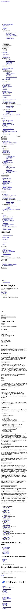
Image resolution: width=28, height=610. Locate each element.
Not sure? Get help (10, 38)
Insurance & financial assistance (10, 142)
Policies (5, 89)
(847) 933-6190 (6, 515)
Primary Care (6, 552)
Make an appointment (8, 24)
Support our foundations (11, 111)
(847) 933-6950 (6, 520)
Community (6, 47)
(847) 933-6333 (6, 522)
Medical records (6, 93)
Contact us (5, 126)
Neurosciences (9, 62)
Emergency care (6, 79)
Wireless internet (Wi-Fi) (6, 443)
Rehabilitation (9, 75)
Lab (4, 560)
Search (2, 136)
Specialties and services (8, 143)
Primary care (6, 55)
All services (8, 78)
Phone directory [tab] (13, 316)
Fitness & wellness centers (11, 77)
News (4, 125)
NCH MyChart (9, 37)
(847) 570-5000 (6, 512)
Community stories (7, 116)
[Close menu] (1, 118)
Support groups (6, 85)
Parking (2, 324)
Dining (2, 377)
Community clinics (10, 106)
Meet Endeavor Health (8, 120)
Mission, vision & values (8, 129)
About (5, 48)
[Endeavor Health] (14, 41)
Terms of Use (6, 597)
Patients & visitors (7, 45)
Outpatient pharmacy (5, 362)
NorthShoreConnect (10, 34)
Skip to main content (5, 1)
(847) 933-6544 (6, 539)
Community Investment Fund (9, 99)
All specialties (9, 64)
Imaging (5, 559)
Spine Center (6, 553)
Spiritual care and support (6, 463)
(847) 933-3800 (6, 532)
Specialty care (6, 58)
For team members (7, 589)
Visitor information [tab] (4, 316)
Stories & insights (7, 134)
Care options (6, 44)
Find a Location (6, 282)
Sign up (2, 575)
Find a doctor (6, 25)
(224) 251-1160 (6, 534)
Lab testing (8, 74)
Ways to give (6, 109)
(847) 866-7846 (6, 527)
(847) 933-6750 (6, 507)
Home (4, 280)
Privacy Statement (7, 598)
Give (4, 29)
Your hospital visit (7, 84)
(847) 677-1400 (6, 517)
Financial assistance (7, 86)
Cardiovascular (6, 547)
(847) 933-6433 (6, 537)
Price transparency (7, 601)
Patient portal (6, 30)
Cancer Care (8, 59)
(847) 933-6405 (6, 510)
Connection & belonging (8, 124)
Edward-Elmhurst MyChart (12, 35)
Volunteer (8, 112)
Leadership (5, 130)
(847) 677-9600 (4, 293)
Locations (5, 26)
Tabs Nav (3, 314)
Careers (5, 28)
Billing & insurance (7, 92)
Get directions (4, 292)
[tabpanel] (14, 412)
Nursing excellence (7, 123)
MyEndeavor (9, 33)
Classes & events (7, 95)
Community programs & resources (13, 104)
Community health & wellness (9, 103)
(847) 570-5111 (6, 525)
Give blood (8, 113)
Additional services (7, 70)
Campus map (3, 294)
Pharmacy (8, 72)
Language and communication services (8, 486)
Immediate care (6, 57)
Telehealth (5, 66)
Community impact (7, 101)
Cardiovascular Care (10, 61)
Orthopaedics (9, 63)
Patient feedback (6, 91)
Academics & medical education (10, 131)
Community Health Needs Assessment (11, 114)
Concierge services (5, 407)
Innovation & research (8, 121)
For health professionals (8, 587)
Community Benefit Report (9, 102)
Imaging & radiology (10, 73)
